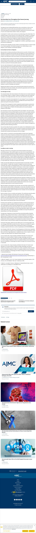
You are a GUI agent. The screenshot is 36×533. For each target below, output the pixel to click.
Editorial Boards (18, 482)
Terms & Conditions (18, 487)
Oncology (7, 317)
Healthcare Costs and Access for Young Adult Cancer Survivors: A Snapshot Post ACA (8, 301)
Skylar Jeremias (5, 349)
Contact (18, 481)
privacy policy (19, 313)
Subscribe (30, 311)
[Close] (34, 526)
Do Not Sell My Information (18, 485)
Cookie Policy (14, 529)
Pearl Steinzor (5, 433)
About (18, 479)
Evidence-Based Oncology (5, 14)
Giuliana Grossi (5, 462)
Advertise (18, 484)
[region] (18, 528)
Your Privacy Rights (18, 490)
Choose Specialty (14, 4)
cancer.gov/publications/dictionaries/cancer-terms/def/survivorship (14, 255)
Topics (21, 4)
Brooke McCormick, (6, 377)
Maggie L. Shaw (5, 405)
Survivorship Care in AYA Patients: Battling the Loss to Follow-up (26, 301)
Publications (3, 317)
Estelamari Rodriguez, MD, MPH (14, 377)
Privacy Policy (18, 488)
